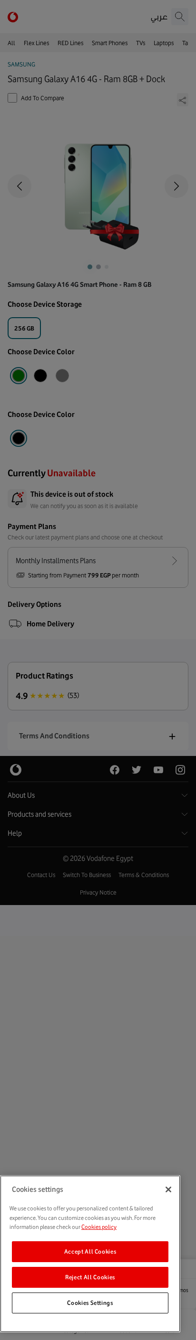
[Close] (168, 1189)
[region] (90, 1253)
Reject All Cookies (90, 1277)
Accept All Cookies (90, 1251)
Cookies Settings (90, 1302)
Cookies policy (99, 1226)
